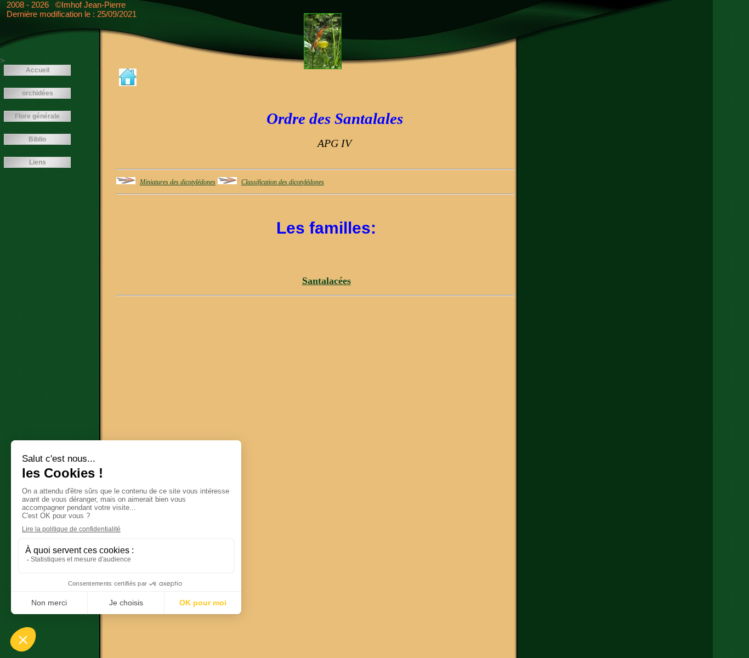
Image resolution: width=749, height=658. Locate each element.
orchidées (37, 93)
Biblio (37, 139)
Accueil (37, 70)
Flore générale (37, 116)
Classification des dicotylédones (282, 182)
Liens (37, 162)
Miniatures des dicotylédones (177, 182)
